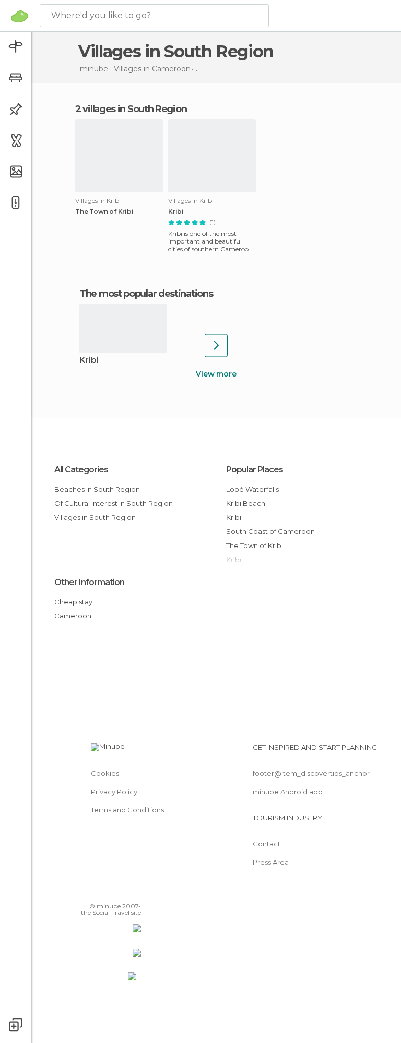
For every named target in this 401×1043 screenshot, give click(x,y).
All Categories (81, 470)
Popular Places (254, 470)
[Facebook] (93, 891)
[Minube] (19, 16)
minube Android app (288, 791)
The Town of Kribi (104, 211)
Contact (266, 844)
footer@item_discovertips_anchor (311, 773)
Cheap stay (73, 602)
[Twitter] (107, 891)
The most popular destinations (146, 293)
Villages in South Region (95, 517)
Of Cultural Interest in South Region (113, 503)
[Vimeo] (120, 891)
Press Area (271, 862)
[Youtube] (134, 891)
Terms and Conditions (127, 810)
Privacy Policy (114, 791)
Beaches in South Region (97, 489)
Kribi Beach (245, 503)
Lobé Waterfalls (252, 489)
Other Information (89, 582)
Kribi (176, 211)
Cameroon (72, 616)
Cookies (105, 773)
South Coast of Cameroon (270, 531)
